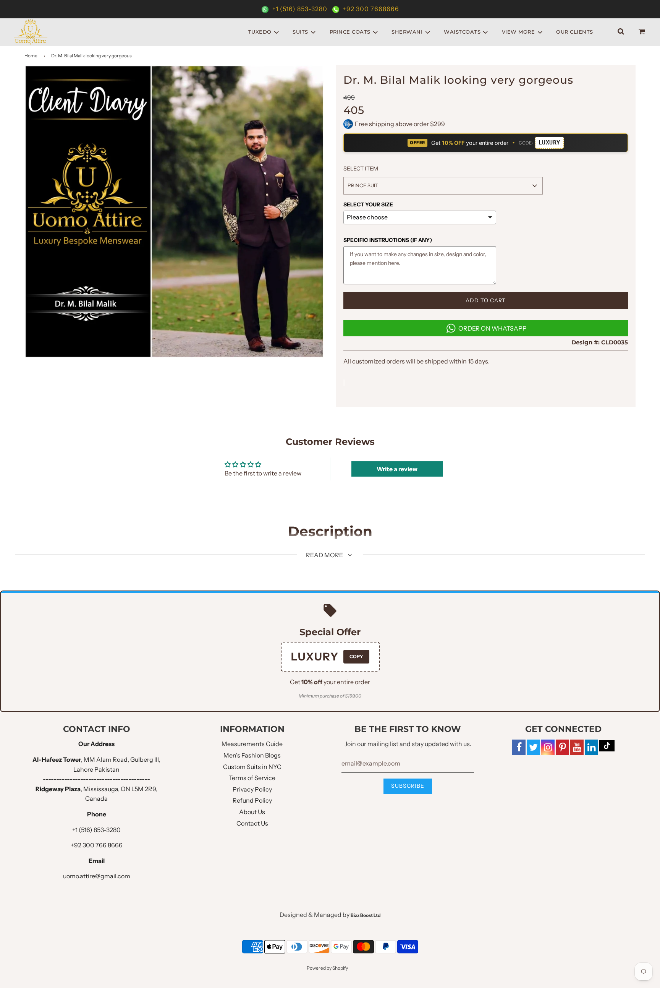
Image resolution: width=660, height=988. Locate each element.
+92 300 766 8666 (97, 845)
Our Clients (574, 32)
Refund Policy (252, 800)
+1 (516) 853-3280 (300, 9)
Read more (325, 555)
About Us (252, 812)
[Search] (620, 32)
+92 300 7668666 (370, 9)
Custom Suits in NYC (252, 767)
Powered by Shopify (327, 968)
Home (30, 55)
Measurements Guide (252, 744)
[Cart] (642, 32)
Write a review (397, 469)
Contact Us (252, 823)
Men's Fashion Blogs (252, 755)
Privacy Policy (252, 789)
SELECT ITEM (360, 168)
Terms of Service (252, 778)
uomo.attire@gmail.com (96, 876)
